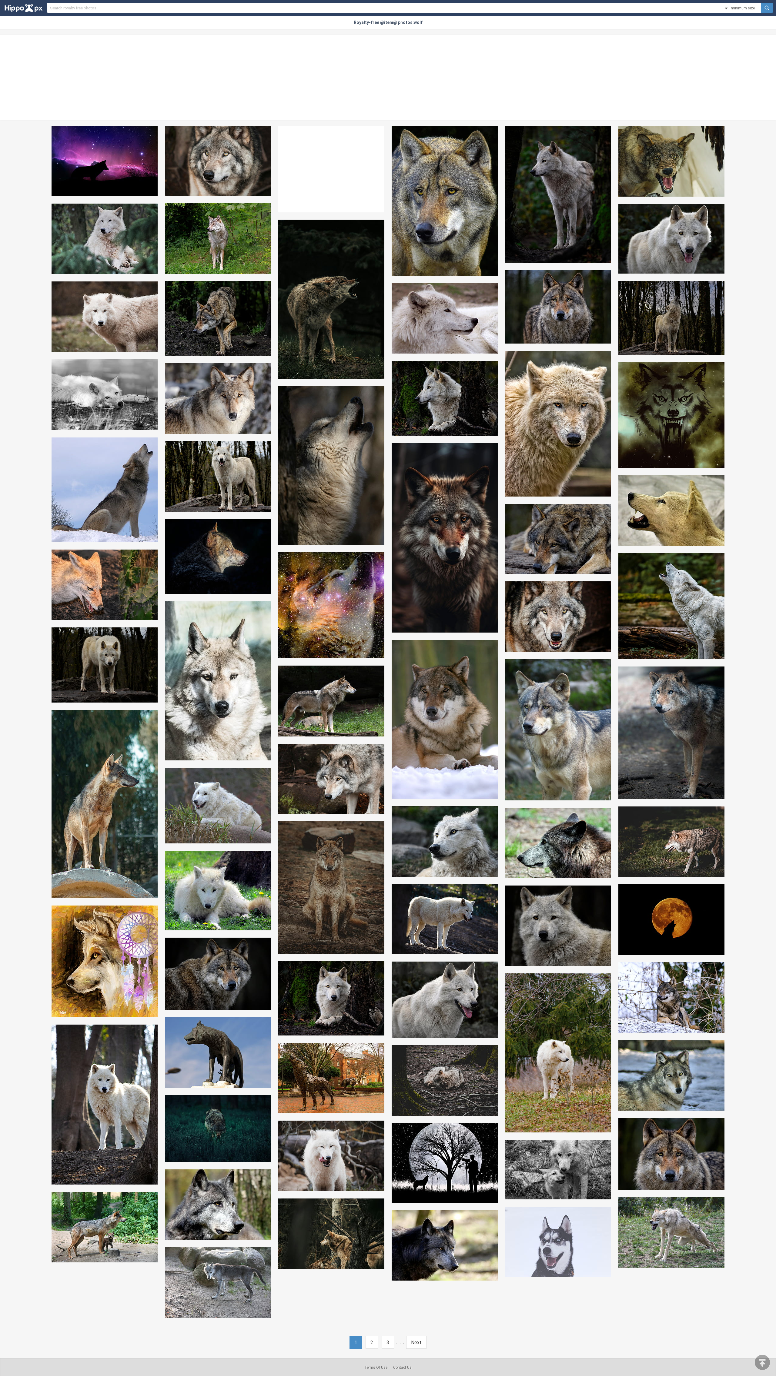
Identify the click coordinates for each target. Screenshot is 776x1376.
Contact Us (402, 1367)
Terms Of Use (375, 1367)
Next (416, 1342)
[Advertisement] (388, 77)
